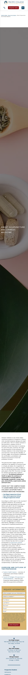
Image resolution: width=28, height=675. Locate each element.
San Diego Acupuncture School (12, 494)
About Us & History (12, 15)
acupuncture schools (16, 542)
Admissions (8, 672)
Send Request (14, 624)
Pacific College (4, 15)
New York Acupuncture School (12, 496)
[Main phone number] (4, 8)
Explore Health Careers (10, 572)
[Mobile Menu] (23, 7)
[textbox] (14, 600)
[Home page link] (14, 2)
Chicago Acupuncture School (11, 497)
